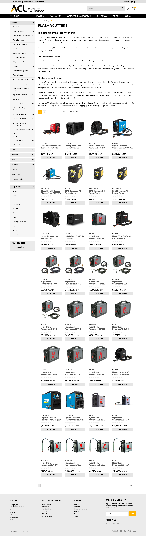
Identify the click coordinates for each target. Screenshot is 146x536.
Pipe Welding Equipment (21, 71)
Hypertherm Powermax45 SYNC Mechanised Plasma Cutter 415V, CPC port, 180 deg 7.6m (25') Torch (50, 328)
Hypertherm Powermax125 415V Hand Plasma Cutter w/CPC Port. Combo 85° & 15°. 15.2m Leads (121, 419)
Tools (13, 160)
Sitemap (44, 511)
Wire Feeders (17, 145)
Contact (129, 16)
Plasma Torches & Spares (21, 79)
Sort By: (65, 111)
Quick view (51, 128)
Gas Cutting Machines (20, 44)
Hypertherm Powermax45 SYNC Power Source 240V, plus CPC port (97, 328)
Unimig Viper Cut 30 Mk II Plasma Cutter (121, 237)
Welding (40, 16)
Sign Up (132, 2)
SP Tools (15, 191)
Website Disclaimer (47, 516)
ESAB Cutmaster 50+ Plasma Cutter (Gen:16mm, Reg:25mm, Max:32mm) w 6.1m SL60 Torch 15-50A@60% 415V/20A (98, 192)
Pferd (14, 226)
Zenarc (15, 230)
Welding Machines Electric (21, 130)
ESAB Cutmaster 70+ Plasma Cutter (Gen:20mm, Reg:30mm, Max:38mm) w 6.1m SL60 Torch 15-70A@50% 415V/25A (75, 192)
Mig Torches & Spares (20, 62)
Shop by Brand (16, 187)
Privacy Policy (45, 514)
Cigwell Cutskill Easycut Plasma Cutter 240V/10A (51, 192)
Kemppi (15, 217)
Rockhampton (14, 517)
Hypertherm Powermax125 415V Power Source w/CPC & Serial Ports (98, 419)
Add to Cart (51, 157)
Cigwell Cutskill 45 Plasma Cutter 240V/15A (51, 419)
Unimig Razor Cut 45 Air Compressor (74, 237)
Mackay (12, 520)
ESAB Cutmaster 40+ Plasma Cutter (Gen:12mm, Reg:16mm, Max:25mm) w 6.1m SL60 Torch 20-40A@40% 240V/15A (121, 192)
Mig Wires (16, 66)
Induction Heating (19, 58)
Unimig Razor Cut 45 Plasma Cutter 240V (120, 373)
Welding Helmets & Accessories (19, 124)
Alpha (15, 195)
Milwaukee (16, 204)
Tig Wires (16, 99)
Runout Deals (16, 174)
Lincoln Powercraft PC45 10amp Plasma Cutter (51, 147)
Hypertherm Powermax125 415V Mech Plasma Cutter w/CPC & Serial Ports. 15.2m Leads (97, 464)
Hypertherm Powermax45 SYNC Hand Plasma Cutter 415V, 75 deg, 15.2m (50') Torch (51, 283)
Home (39, 21)
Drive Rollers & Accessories (21, 36)
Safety (14, 150)
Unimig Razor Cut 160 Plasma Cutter (49, 237)
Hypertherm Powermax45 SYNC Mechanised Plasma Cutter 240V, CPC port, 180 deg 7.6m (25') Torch (98, 283)
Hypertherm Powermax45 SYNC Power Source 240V (120, 328)
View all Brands (18, 235)
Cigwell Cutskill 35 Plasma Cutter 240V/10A (122, 147)
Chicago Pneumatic (19, 222)
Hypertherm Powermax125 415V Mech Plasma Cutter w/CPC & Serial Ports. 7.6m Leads (121, 464)
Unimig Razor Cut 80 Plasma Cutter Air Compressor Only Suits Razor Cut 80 (74, 147)
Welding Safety (18, 141)
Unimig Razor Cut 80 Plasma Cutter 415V (97, 147)
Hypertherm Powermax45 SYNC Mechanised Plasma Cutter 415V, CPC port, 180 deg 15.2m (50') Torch (122, 283)
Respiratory (55, 16)
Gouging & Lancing (19, 53)
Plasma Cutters (18, 75)
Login (125, 2)
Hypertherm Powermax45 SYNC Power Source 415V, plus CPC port (75, 374)
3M (14, 200)
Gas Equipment (18, 49)
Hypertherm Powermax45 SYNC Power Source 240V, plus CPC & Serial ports (74, 328)
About (116, 16)
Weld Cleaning (18, 103)
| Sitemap (32, 531)
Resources (102, 16)
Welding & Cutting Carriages (19, 109)
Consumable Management (79, 16)
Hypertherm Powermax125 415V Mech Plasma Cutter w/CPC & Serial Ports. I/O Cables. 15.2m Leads (51, 464)
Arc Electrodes (17, 27)
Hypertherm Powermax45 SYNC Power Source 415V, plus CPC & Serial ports (51, 374)
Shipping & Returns (47, 509)
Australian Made (17, 179)
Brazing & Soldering (19, 31)
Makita (15, 209)
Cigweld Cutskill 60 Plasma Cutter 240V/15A (75, 419)
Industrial (15, 164)
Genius (15, 213)
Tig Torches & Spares (20, 95)
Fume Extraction (18, 40)
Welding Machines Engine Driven (21, 135)
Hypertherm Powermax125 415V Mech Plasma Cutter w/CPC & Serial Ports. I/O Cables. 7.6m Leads (75, 464)
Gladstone (13, 515)
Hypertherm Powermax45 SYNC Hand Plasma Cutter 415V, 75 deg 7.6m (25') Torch (74, 283)
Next (130, 485)
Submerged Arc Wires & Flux (21, 89)
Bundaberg (13, 512)
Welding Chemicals (19, 119)
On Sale (14, 169)
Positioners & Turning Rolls (21, 84)
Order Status (45, 506)
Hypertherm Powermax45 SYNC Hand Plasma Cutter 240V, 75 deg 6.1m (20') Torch (98, 238)
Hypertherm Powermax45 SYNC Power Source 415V (97, 374)
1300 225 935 (15, 2)
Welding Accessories (19, 114)
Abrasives (15, 155)
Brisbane (12, 510)
